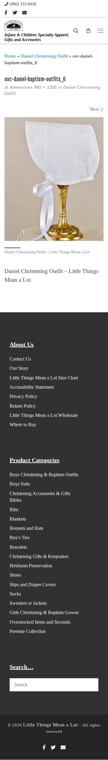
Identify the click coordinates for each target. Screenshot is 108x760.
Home (10, 56)
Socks (15, 594)
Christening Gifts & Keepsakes (39, 556)
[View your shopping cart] (88, 30)
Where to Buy (23, 424)
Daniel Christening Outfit (44, 56)
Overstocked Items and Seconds (40, 622)
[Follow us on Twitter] (15, 12)
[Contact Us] (24, 12)
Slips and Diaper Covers (33, 584)
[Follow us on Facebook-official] (6, 12)
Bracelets (18, 547)
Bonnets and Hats (26, 528)
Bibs (14, 509)
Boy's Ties (19, 537)
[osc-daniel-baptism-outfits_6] (54, 179)
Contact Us (20, 359)
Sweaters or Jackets (28, 603)
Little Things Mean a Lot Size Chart (44, 378)
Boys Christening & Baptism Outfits (44, 474)
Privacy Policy (23, 396)
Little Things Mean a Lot (50, 725)
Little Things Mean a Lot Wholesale (44, 415)
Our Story (19, 368)
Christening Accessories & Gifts (40, 493)
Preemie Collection (28, 631)
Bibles (16, 500)
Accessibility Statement (32, 387)
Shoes (15, 575)
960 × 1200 (45, 87)
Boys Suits (20, 484)
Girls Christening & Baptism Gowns (44, 612)
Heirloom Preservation (31, 566)
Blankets (18, 519)
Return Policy (23, 406)
